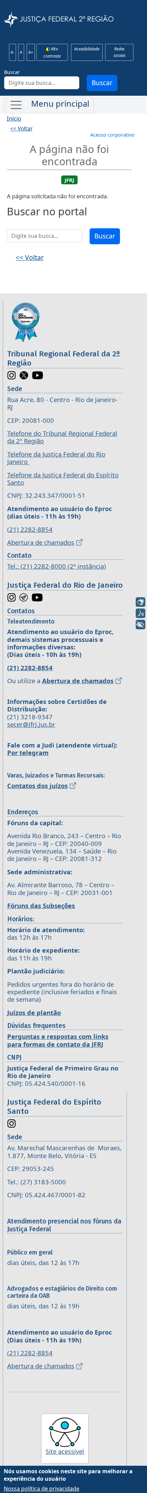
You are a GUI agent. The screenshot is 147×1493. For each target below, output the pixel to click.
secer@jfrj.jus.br (31, 724)
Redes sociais (119, 52)
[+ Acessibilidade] (140, 624)
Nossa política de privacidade (41, 1488)
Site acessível (64, 1451)
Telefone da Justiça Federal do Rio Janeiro (56, 458)
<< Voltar (21, 128)
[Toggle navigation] (49, 104)
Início (14, 118)
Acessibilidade (86, 49)
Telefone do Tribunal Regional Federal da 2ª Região (62, 437)
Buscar (12, 72)
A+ (30, 52)
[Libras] (140, 602)
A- (12, 52)
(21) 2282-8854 (30, 529)
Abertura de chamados (40, 542)
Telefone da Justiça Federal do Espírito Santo (63, 479)
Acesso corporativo (112, 135)
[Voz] (140, 613)
